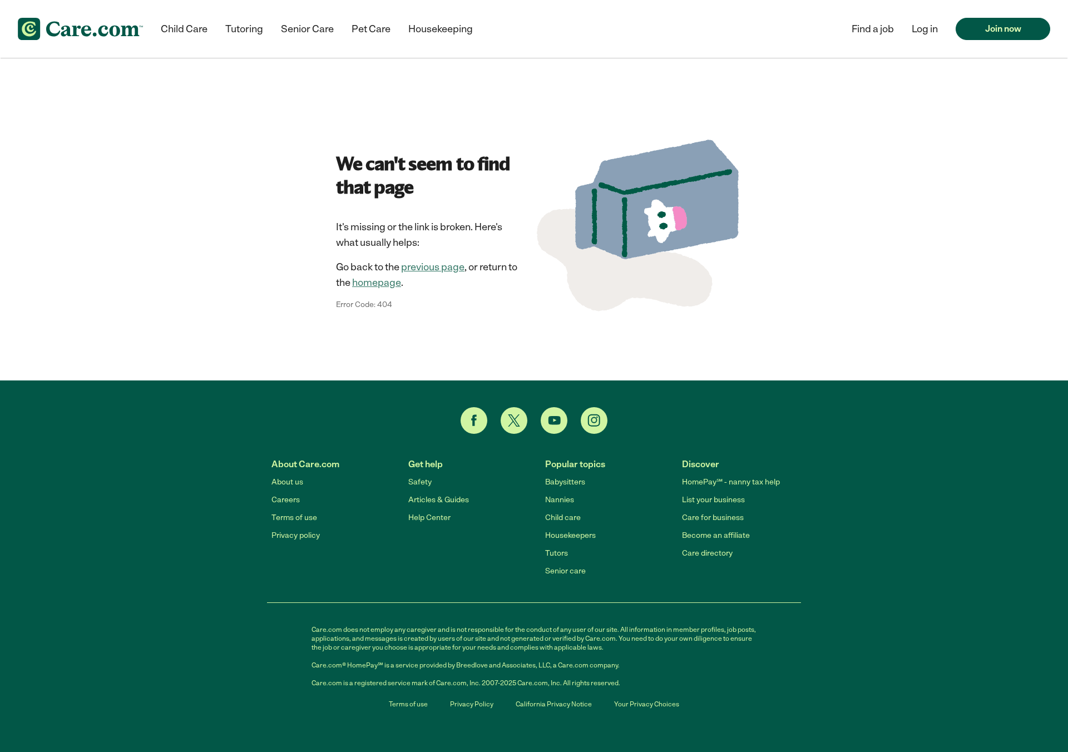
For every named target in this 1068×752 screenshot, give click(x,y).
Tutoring (244, 29)
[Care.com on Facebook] (474, 420)
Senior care (565, 571)
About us (287, 482)
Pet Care (371, 29)
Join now (1003, 28)
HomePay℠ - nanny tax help (731, 482)
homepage (376, 282)
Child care (563, 517)
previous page (432, 267)
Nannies (559, 499)
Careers (285, 499)
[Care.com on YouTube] (554, 420)
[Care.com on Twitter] (514, 420)
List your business (713, 499)
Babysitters (565, 482)
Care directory (707, 553)
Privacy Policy (471, 704)
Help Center (429, 517)
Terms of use (294, 517)
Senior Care (307, 29)
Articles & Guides (438, 499)
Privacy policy (295, 535)
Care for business (713, 517)
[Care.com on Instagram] (594, 420)
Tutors (556, 553)
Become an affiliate (716, 535)
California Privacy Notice (554, 704)
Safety (420, 482)
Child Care (184, 29)
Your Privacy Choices (646, 704)
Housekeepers (570, 535)
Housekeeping (440, 29)
